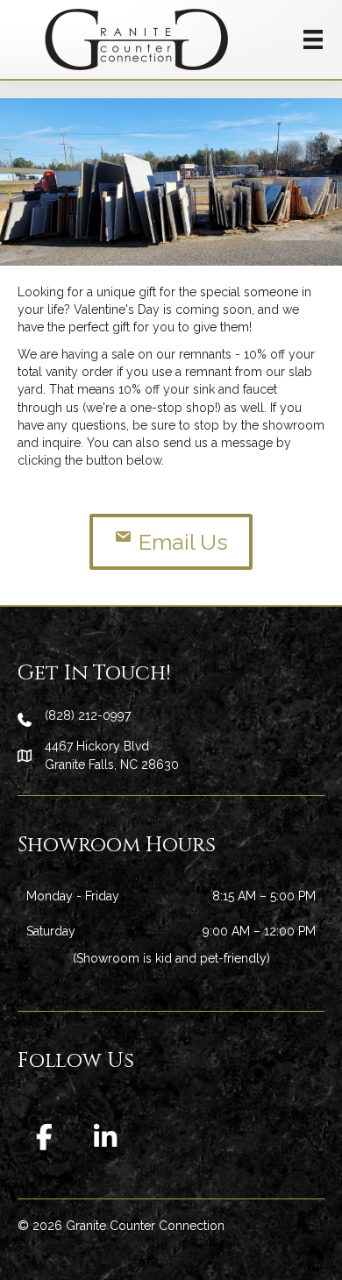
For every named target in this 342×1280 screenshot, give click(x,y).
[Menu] (313, 39)
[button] (44, 1137)
